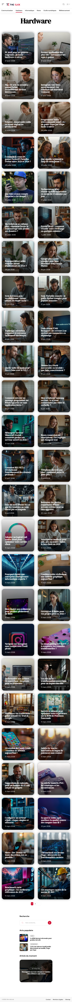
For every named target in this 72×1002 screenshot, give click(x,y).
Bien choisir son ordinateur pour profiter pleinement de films (18, 611)
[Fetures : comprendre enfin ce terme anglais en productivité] (18, 118)
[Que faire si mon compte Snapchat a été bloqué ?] (18, 187)
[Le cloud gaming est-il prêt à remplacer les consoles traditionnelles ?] (54, 640)
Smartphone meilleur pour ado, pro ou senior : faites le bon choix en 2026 (53, 542)
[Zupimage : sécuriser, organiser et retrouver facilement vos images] (18, 327)
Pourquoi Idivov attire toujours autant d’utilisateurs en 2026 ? (16, 263)
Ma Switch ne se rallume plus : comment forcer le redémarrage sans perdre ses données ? (17, 227)
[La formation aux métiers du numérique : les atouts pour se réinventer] (18, 675)
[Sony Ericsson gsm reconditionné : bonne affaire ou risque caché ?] (18, 292)
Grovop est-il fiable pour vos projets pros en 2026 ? (53, 612)
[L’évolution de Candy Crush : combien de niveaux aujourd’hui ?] (18, 744)
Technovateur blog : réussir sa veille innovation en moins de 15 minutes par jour (54, 193)
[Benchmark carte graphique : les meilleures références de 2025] (18, 883)
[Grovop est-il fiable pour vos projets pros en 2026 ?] (54, 605)
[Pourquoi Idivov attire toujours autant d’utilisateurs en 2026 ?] (18, 257)
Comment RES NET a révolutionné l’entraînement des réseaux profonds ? (18, 471)
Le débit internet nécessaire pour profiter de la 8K (41, 939)
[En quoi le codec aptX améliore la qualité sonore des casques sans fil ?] (54, 814)
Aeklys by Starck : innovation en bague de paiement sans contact (52, 750)
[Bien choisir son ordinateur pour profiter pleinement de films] (18, 605)
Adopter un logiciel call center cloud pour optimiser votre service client (16, 541)
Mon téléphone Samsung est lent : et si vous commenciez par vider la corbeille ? (52, 401)
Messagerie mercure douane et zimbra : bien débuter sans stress (36, 973)
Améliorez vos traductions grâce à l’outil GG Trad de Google (17, 716)
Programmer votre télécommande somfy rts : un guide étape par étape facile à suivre (53, 123)
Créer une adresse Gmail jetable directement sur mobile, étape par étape (40, 948)
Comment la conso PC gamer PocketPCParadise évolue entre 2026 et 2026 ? (18, 159)
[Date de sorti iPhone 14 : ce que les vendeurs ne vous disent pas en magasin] (18, 501)
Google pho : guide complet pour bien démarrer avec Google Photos (51, 262)
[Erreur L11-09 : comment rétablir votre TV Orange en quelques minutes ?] (54, 222)
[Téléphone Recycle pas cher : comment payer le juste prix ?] (54, 466)
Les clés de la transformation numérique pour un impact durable (54, 681)
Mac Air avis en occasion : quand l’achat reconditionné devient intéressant (17, 88)
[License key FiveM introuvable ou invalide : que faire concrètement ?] (54, 361)
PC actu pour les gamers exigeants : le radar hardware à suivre (16, 55)
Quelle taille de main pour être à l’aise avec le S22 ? (17, 369)
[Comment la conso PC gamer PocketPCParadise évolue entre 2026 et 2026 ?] (18, 153)
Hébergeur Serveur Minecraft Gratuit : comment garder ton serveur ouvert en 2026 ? (16, 436)
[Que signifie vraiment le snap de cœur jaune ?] (54, 153)
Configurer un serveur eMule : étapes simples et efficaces (17, 820)
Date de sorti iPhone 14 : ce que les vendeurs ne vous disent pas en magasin (17, 507)
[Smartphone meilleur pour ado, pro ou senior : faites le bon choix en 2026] (54, 535)
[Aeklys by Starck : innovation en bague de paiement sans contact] (54, 744)
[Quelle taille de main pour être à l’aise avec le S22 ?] (18, 361)
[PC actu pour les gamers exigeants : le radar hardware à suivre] (18, 48)
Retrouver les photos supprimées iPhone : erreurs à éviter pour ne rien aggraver (52, 506)
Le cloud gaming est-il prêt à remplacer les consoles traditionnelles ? (53, 646)
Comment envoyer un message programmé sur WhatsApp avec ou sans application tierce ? (17, 401)
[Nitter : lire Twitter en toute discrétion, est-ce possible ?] (18, 849)
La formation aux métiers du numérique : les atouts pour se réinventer (17, 681)
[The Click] (13, 4)
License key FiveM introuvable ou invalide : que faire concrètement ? (53, 368)
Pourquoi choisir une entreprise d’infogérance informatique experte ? (16, 576)
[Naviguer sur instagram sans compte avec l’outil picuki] (18, 640)
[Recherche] (63, 4)
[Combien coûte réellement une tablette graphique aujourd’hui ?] (54, 570)
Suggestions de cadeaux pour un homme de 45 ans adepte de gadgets (17, 785)
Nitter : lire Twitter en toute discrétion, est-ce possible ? (16, 855)
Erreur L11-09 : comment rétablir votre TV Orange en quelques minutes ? (52, 229)
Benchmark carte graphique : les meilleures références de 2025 (17, 890)
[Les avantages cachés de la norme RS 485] (54, 883)
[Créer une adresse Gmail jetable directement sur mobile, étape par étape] (24, 947)
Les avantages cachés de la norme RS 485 (53, 891)
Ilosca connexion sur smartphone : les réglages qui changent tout (53, 437)
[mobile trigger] (3, 4)
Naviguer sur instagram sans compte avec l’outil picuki (16, 646)
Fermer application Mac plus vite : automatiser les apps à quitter (53, 55)
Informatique (34, 944)
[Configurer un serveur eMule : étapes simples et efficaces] (18, 814)
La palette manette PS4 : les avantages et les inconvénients (52, 785)
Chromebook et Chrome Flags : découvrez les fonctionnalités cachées (52, 855)
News (32, 935)
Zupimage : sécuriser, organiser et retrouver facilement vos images (15, 333)
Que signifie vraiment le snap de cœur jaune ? (52, 160)
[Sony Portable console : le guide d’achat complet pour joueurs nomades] (54, 292)
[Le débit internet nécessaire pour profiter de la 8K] (24, 938)
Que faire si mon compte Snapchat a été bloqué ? (16, 195)
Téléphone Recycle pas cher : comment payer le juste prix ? (52, 472)
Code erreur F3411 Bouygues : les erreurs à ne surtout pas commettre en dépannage (54, 332)
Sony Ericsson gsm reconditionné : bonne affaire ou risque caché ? (16, 298)
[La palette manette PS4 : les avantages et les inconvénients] (54, 779)
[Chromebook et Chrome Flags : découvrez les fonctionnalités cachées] (54, 849)
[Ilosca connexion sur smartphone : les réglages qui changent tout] (54, 431)
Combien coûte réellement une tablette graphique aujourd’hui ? (53, 576)
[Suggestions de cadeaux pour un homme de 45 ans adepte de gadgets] (18, 779)
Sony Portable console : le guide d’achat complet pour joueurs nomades (54, 298)
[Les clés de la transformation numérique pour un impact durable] (54, 675)
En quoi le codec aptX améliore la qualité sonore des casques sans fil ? (53, 820)
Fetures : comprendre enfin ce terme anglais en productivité (18, 124)
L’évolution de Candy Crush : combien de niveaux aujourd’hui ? (18, 750)
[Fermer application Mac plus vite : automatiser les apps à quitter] (54, 48)
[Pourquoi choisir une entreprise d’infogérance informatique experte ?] (18, 570)
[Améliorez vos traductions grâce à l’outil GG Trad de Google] (18, 709)
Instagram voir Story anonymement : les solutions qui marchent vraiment (52, 88)
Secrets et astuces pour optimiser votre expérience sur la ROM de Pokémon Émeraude (54, 715)
